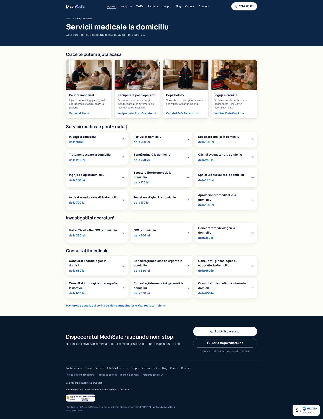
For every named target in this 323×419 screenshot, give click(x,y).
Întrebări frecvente (117, 368)
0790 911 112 (145, 407)
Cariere (189, 6)
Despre (167, 6)
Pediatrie (126, 6)
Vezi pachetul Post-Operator (135, 113)
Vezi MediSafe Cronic (227, 113)
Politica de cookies (107, 374)
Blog (178, 6)
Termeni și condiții (129, 374)
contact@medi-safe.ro (164, 407)
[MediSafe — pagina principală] (75, 6)
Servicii (111, 6)
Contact (204, 6)
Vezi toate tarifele (150, 305)
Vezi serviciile (77, 113)
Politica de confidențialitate (80, 374)
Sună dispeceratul (227, 331)
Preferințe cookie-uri (152, 374)
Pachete (153, 6)
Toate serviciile (74, 368)
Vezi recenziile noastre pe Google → (85, 382)
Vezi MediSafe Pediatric (180, 113)
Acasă (69, 18)
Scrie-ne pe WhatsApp (227, 343)
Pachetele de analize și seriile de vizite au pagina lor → (101, 305)
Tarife (139, 6)
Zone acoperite (150, 368)
